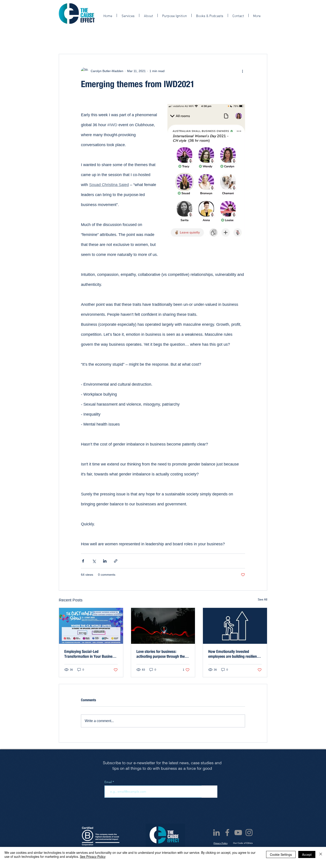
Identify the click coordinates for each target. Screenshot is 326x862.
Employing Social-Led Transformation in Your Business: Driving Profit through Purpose (90, 654)
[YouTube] (238, 832)
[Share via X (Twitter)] (94, 561)
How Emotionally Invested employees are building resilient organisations (233, 654)
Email (108, 781)
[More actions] (242, 71)
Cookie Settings (281, 854)
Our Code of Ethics (243, 843)
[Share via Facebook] (83, 561)
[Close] (320, 854)
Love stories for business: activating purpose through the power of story (160, 654)
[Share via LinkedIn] (105, 561)
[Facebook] (227, 832)
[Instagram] (249, 832)
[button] (261, 33)
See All (262, 599)
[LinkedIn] (216, 832)
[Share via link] (116, 561)
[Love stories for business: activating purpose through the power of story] (163, 626)
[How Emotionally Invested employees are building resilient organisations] (235, 626)
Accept (307, 854)
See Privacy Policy (93, 856)
